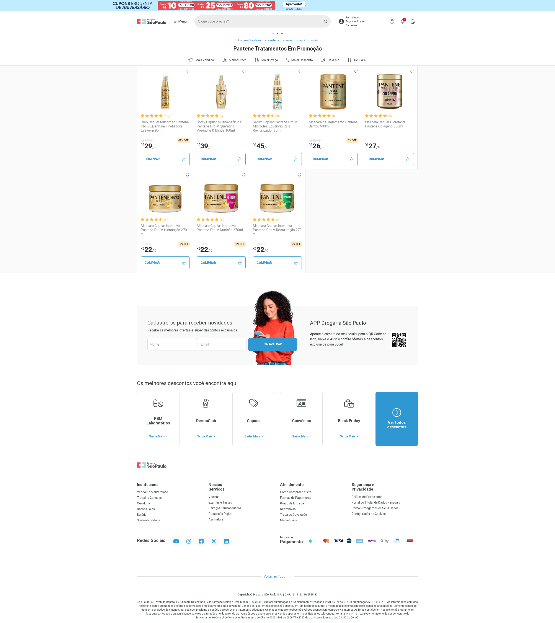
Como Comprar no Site (295, 492)
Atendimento (292, 484)
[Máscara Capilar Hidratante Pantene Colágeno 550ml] (389, 92)
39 (204, 145)
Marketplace (288, 520)
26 (316, 145)
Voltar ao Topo (275, 576)
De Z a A (360, 60)
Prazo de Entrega (292, 503)
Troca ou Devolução (293, 514)
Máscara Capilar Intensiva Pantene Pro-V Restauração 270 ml (277, 230)
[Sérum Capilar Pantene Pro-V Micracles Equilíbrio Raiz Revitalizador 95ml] (277, 92)
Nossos (216, 487)
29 (148, 145)
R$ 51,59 (147, 140)
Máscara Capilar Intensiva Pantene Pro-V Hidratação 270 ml (164, 230)
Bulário (142, 514)
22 (148, 249)
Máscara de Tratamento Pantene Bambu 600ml (333, 124)
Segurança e (363, 487)
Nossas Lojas (146, 509)
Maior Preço (269, 60)
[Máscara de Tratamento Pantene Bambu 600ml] (333, 92)
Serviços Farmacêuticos (225, 508)
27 (372, 145)
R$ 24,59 (147, 244)
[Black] (277, 5)
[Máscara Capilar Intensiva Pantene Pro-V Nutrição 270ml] (221, 195)
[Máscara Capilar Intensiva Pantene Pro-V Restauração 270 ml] (277, 195)
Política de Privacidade (367, 497)
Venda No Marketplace (152, 492)
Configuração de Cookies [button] (369, 513)
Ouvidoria (143, 503)
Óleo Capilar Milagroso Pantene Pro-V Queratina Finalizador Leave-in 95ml (165, 126)
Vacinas (214, 497)
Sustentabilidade (148, 520)
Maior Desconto (302, 60)
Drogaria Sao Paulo (250, 40)
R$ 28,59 (315, 140)
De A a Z (333, 60)
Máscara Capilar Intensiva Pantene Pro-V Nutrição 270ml (220, 228)
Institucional (148, 484)
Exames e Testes (220, 502)
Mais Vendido (205, 60)
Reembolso (288, 509)
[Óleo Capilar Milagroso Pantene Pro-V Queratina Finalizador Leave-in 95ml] (165, 92)
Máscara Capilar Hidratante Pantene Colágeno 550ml (385, 124)
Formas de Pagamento (296, 497)
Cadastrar (273, 344)
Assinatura (216, 519)
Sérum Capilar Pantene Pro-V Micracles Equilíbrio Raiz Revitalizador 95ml (275, 126)
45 (260, 145)
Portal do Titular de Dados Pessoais (376, 502)
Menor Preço (237, 60)
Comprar (152, 159)
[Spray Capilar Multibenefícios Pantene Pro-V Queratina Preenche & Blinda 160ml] (221, 92)
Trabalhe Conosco (149, 497)
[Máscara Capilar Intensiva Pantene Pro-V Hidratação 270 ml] (165, 195)
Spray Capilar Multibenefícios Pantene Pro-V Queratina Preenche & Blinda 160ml (219, 126)
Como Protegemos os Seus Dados (375, 508)
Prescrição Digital (220, 513)
